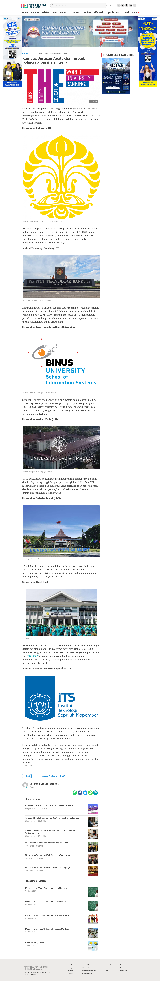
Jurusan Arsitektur (49, 776)
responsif (33, 656)
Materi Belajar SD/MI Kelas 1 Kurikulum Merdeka (46, 901)
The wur (63, 776)
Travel (126, 12)
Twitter (70, 971)
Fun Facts (65, 12)
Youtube (70, 974)
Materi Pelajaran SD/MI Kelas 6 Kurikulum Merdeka (47, 929)
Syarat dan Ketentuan (89, 971)
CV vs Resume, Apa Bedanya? (37, 942)
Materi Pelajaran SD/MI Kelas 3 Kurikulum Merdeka (47, 915)
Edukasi (46, 12)
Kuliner (87, 12)
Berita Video (124, 971)
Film (55, 12)
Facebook (71, 965)
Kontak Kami (109, 965)
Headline (35, 776)
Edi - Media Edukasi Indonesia (44, 783)
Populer (35, 12)
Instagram (71, 968)
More (134, 12)
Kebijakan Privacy (87, 968)
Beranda (123, 965)
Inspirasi (76, 12)
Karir (106, 971)
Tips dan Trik (113, 12)
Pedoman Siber (87, 974)
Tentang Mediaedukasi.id (90, 965)
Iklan (106, 968)
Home (25, 12)
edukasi (26, 776)
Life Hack (99, 12)
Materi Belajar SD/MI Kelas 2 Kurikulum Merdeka (46, 888)
